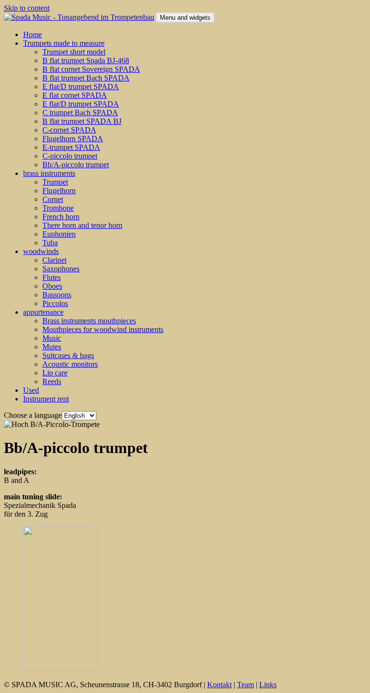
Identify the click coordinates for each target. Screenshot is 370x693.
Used (31, 390)
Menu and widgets (185, 17)
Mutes (51, 347)
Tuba (50, 243)
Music (51, 338)
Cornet (52, 199)
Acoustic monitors (70, 364)
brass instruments (49, 173)
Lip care (54, 373)
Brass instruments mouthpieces (89, 321)
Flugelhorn (59, 191)
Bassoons (56, 295)
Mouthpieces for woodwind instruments (102, 329)
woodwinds (41, 251)
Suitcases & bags (68, 355)
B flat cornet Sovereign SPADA (91, 69)
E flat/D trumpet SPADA (80, 86)
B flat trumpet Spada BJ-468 (85, 60)
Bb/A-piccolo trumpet (75, 164)
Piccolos (55, 303)
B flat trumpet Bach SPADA (86, 78)
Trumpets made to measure (64, 43)
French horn (60, 217)
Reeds (51, 381)
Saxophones (60, 269)
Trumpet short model (74, 52)
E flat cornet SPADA (74, 95)
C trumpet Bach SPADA (80, 112)
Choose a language (33, 415)
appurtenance (43, 312)
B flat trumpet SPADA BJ (81, 121)
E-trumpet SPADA (71, 147)
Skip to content (27, 8)
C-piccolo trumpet (69, 156)
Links (268, 684)
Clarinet (54, 260)
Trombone (58, 208)
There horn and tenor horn (82, 225)
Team (245, 684)
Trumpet (55, 182)
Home (32, 34)
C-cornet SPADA (69, 130)
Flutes (51, 277)
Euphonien (59, 234)
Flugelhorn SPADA (72, 138)
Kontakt (219, 684)
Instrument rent (46, 399)
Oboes (52, 286)
